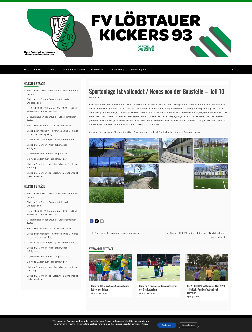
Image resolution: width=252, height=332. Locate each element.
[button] (91, 221)
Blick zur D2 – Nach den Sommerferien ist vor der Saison (110, 287)
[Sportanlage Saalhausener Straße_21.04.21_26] (141, 150)
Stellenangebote (139, 69)
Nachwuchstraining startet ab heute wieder (117, 232)
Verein (52, 69)
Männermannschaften (73, 69)
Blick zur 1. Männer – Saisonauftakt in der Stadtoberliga (158, 287)
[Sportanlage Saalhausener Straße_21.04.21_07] (211, 150)
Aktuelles (37, 69)
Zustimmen (167, 325)
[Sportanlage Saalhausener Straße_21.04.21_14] (211, 176)
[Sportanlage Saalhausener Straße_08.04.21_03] (106, 147)
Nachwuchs (97, 69)
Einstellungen (188, 325)
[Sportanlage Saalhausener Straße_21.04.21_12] (176, 176)
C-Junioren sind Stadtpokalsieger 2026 (47, 153)
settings (143, 324)
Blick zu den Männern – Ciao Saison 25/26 (49, 125)
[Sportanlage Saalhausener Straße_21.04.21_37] (211, 202)
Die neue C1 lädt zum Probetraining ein (47, 158)
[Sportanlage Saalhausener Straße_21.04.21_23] (141, 202)
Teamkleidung (117, 69)
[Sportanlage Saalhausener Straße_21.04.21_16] (106, 190)
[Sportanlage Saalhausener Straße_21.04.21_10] (176, 150)
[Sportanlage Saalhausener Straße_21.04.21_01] (141, 176)
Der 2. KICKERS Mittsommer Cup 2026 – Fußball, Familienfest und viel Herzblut (206, 289)
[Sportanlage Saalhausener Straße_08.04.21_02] (106, 167)
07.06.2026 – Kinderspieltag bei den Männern (51, 139)
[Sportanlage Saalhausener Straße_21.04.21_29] (176, 202)
